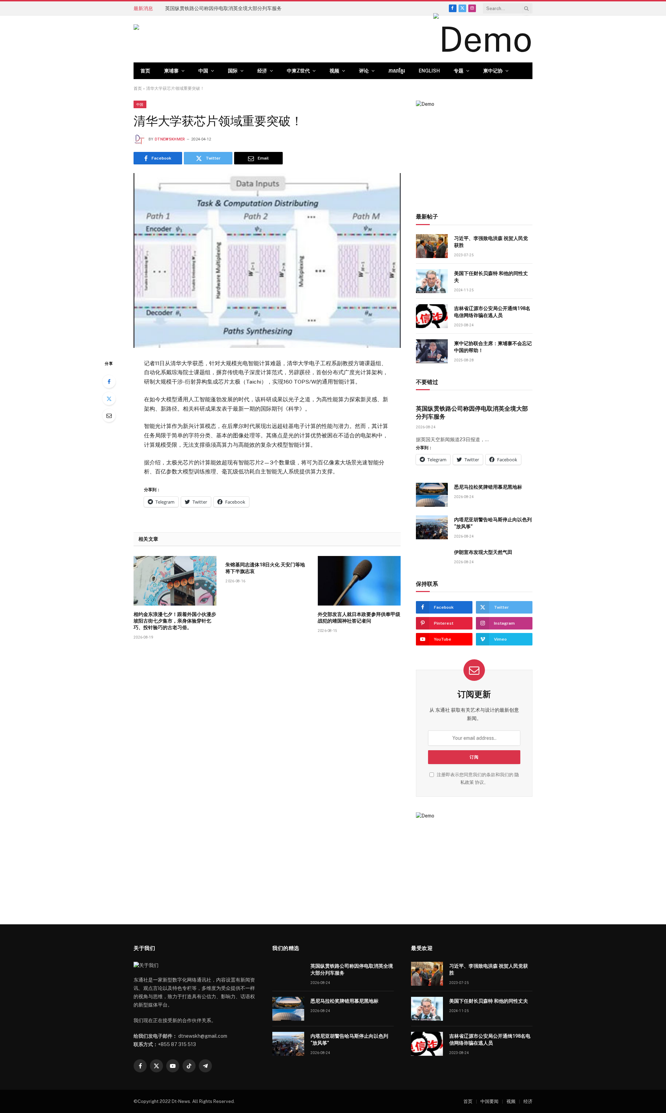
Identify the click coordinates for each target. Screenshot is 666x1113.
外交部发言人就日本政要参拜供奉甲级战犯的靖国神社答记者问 (359, 617)
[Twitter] (109, 398)
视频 (334, 71)
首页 (145, 71)
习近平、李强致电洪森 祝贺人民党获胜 (491, 242)
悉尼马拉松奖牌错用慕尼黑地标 (199, 8)
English (429, 71)
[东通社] (203, 39)
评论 (364, 71)
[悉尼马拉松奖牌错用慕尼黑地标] (432, 495)
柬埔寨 (171, 71)
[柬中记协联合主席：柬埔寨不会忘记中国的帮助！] (432, 351)
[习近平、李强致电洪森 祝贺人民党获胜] (432, 246)
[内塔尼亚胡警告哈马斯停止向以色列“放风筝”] (432, 527)
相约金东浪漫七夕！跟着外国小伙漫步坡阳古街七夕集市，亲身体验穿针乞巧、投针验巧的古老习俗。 (175, 620)
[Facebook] (109, 381)
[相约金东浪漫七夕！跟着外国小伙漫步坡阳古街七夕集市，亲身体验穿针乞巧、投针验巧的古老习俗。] (175, 580)
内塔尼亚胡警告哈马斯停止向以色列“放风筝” (493, 523)
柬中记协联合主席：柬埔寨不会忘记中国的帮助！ (493, 347)
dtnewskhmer (170, 139)
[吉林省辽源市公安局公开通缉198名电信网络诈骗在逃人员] (432, 316)
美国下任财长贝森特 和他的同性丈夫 (491, 277)
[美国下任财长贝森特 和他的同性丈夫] (432, 281)
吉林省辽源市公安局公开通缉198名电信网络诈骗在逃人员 (492, 312)
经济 (262, 71)
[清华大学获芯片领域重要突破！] (267, 260)
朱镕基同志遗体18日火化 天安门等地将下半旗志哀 (265, 568)
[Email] (109, 415)
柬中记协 (493, 71)
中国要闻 (489, 1101)
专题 (458, 71)
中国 (203, 71)
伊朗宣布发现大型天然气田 (483, 552)
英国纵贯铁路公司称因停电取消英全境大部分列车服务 (472, 412)
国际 (233, 71)
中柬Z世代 (298, 71)
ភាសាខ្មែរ (396, 71)
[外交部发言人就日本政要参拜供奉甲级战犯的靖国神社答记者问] (359, 580)
